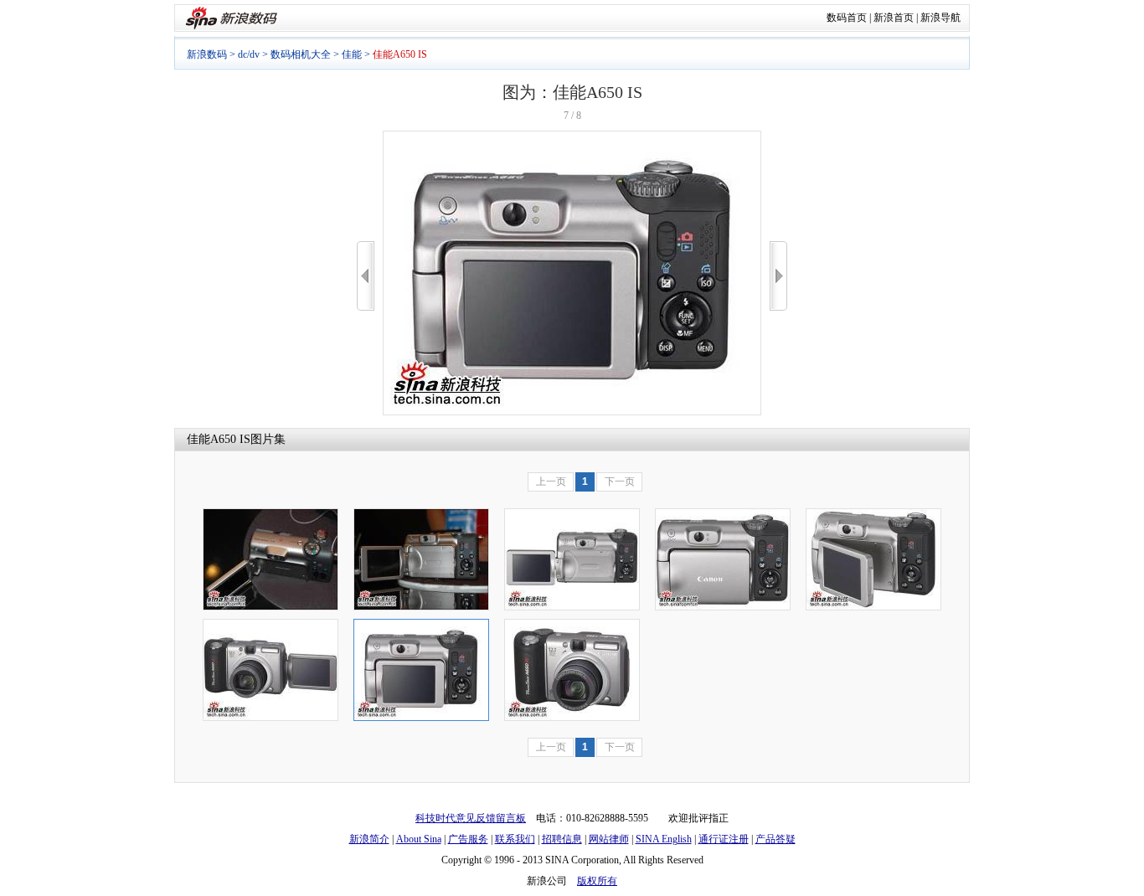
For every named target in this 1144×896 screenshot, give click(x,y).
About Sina (418, 839)
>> (778, 276)
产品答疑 (775, 839)
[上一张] (365, 276)
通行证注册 (723, 839)
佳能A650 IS (218, 439)
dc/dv (249, 54)
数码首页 (847, 17)
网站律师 (609, 839)
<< (365, 276)
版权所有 (597, 881)
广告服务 (468, 839)
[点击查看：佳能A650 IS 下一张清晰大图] (572, 412)
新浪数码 (207, 54)
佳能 (352, 54)
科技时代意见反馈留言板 (470, 818)
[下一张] (778, 276)
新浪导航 (940, 17)
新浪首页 (893, 17)
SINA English (664, 839)
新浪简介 (369, 839)
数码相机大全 (301, 54)
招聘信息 (562, 839)
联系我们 (515, 839)
